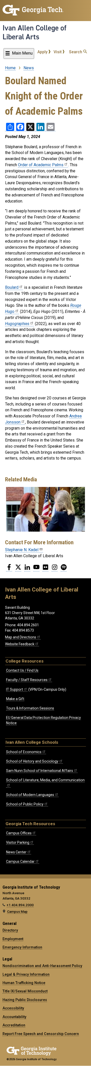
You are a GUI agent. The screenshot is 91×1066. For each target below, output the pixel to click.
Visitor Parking (17, 842)
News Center (16, 852)
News (29, 67)
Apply (43, 51)
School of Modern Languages (30, 795)
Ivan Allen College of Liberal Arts (34, 32)
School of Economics (23, 752)
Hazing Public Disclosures (25, 1000)
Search (76, 51)
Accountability (14, 1017)
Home (10, 67)
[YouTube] (36, 569)
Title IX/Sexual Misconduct (25, 991)
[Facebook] (9, 569)
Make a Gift (15, 699)
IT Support (14, 689)
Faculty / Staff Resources (27, 680)
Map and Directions (20, 637)
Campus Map (17, 911)
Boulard (11, 287)
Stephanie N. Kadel (21, 549)
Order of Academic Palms (40, 164)
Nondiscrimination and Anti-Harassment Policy (42, 966)
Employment (13, 939)
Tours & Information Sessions (30, 708)
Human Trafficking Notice (24, 983)
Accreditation (14, 1025)
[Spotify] (64, 569)
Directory (10, 930)
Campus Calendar (20, 861)
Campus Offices (19, 833)
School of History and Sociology (32, 761)
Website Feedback (19, 644)
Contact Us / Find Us (22, 670)
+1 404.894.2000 (20, 905)
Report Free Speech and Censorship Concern (41, 1034)
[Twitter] (18, 569)
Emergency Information (22, 947)
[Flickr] (45, 569)
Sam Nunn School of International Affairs (39, 771)
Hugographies (17, 323)
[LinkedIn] (27, 569)
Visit (58, 51)
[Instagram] (55, 569)
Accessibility (13, 1008)
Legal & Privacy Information (26, 974)
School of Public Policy (24, 804)
